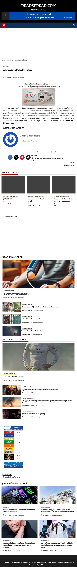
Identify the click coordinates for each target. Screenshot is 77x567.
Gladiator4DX (69, 164)
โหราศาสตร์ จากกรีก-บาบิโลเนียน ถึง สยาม (33, 331)
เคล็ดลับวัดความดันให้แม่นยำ (16, 294)
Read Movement (14, 196)
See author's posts (30, 141)
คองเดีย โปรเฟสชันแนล (40, 152)
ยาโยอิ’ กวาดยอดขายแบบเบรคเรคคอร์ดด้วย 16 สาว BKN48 (47, 158)
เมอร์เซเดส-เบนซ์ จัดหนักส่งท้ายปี (37, 200)
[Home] (4, 25)
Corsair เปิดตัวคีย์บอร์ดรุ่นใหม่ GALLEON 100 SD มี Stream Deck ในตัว (19, 511)
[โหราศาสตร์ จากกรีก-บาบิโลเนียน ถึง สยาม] (12, 331)
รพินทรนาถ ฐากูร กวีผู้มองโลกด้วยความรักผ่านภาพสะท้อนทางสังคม (40, 307)
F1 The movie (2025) (14, 376)
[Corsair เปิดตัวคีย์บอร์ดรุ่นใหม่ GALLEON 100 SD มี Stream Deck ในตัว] (19, 495)
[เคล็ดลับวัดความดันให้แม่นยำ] (38, 274)
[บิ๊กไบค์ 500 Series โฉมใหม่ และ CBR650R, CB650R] (63, 184)
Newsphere (33, 565)
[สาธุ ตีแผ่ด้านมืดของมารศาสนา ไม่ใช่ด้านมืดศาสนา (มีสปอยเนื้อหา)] (12, 390)
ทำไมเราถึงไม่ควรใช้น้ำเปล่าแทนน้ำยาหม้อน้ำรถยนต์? (36, 319)
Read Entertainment (10, 373)
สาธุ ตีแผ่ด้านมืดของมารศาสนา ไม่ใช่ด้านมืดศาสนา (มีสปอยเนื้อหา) (40, 390)
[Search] (74, 25)
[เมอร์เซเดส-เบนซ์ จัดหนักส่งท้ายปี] (38, 184)
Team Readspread (19, 78)
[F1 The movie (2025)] (38, 357)
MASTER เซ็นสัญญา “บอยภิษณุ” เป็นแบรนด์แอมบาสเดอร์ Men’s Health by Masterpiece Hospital (19, 545)
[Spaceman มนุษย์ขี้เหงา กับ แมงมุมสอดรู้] (12, 414)
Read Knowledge (9, 291)
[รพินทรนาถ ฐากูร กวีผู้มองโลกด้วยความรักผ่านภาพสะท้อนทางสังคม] (12, 307)
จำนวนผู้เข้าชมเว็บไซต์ (11, 477)
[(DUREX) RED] (13, 184)
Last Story (6, 66)
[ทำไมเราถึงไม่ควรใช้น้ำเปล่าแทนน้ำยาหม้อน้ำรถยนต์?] (12, 319)
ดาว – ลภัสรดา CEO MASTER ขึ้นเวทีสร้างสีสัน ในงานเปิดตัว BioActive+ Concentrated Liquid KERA (56, 545)
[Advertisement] (38, 42)
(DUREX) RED (8, 199)
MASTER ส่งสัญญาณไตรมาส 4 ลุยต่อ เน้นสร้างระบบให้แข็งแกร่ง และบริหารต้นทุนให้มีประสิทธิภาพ (57, 511)
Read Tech (6, 507)
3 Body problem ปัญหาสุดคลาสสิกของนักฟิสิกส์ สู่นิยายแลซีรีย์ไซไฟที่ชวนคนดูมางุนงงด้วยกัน (47, 402)
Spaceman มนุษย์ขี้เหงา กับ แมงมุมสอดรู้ (33, 414)
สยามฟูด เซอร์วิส (52, 152)
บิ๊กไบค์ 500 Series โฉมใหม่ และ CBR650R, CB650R (63, 200)
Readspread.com (38, 5)
